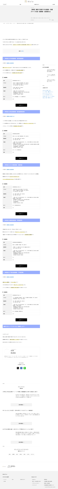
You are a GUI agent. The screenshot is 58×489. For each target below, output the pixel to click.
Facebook (21, 368)
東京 (47, 90)
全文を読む (21, 404)
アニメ (44, 93)
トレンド (4, 4)
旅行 (46, 97)
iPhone (53, 96)
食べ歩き (48, 94)
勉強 (24, 454)
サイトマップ (54, 1)
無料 (17, 454)
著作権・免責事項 (47, 1)
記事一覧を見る (13, 352)
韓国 (49, 91)
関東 (49, 97)
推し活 (44, 97)
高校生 (21, 454)
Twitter (18, 368)
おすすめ (32, 454)
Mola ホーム (5, 474)
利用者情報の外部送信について (29, 1)
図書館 (13, 454)
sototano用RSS (36, 1)
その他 (54, 4)
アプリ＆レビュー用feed (33, 1)
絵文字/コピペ (37, 4)
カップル (47, 93)
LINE (25, 368)
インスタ (44, 94)
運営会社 (45, 1)
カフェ (51, 94)
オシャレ (51, 91)
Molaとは (44, 1)
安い (46, 96)
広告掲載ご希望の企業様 (49, 1)
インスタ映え (45, 91)
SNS (20, 4)
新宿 (9, 454)
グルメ (52, 97)
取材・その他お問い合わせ (51, 1)
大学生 (28, 454)
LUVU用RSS (35, 1)
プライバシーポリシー (53, 1)
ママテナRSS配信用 (40, 1)
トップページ (42, 1)
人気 (49, 90)
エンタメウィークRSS (38, 1)
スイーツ (49, 96)
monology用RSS (31, 1)
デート (51, 93)
